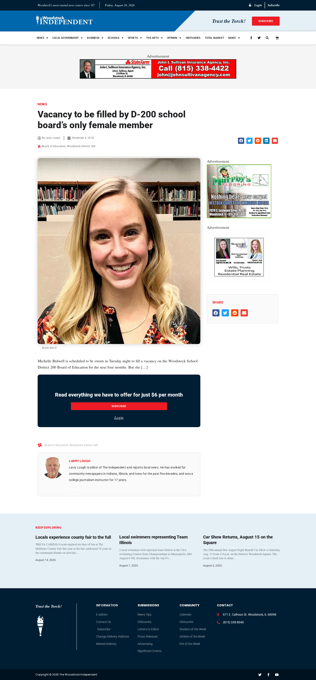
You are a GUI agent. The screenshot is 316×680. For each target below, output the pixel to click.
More (232, 37)
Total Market (214, 37)
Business (93, 37)
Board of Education (54, 146)
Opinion (172, 37)
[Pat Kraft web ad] (239, 282)
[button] (241, 141)
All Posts (74, 489)
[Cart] (277, 38)
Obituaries (193, 37)
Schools (113, 37)
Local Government (65, 37)
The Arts (152, 37)
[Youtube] (276, 674)
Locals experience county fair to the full (73, 537)
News (40, 37)
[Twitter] (260, 674)
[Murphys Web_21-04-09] (239, 216)
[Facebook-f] (268, 674)
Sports (133, 37)
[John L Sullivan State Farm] (158, 77)
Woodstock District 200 (81, 146)
